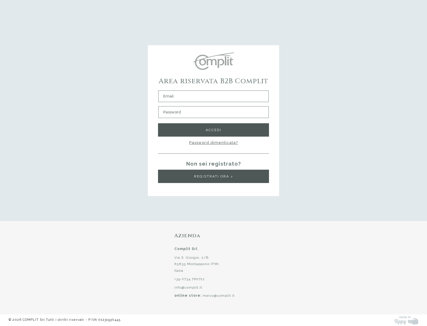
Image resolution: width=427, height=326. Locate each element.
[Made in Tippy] (406, 320)
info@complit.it (188, 287)
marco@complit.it (219, 296)
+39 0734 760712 (189, 279)
